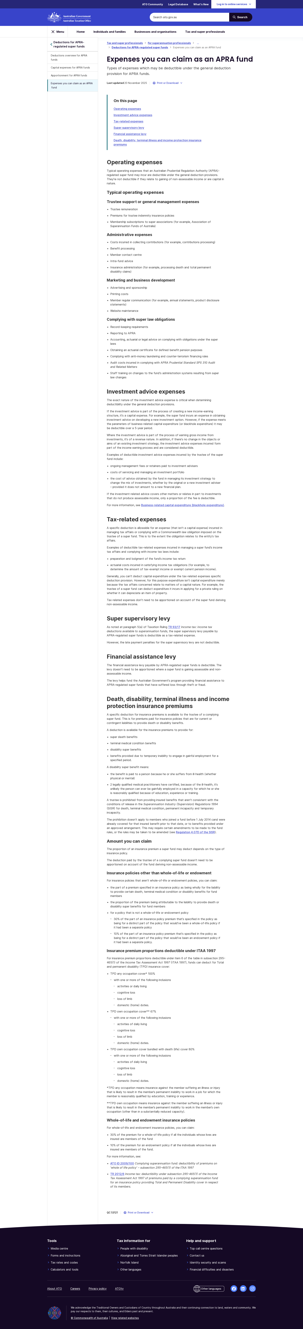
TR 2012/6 (117, 1174)
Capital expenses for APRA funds (70, 67)
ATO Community (152, 4)
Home (81, 31)
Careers (75, 1288)
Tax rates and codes (64, 1262)
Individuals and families (109, 31)
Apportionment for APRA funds (69, 75)
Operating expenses (127, 108)
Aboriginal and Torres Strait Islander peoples (149, 1255)
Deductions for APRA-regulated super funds (140, 47)
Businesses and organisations (155, 31)
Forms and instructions (65, 1255)
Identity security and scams (208, 1262)
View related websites (125, 1317)
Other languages (130, 1269)
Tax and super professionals (205, 31)
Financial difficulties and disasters (212, 1269)
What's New (201, 4)
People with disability (134, 1248)
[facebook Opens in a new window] (234, 1288)
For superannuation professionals (169, 42)
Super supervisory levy (129, 127)
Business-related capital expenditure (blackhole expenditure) (182, 505)
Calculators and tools (64, 1269)
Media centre (59, 1248)
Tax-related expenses (128, 121)
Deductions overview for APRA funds (69, 57)
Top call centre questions (206, 1248)
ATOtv (119, 1288)
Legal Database (178, 4)
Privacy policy (98, 1288)
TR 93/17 (174, 627)
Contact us (197, 1255)
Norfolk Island (129, 1262)
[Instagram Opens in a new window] (252, 1288)
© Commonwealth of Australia (89, 1317)
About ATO (54, 1288)
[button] (168, 83)
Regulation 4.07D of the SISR (195, 832)
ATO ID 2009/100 (122, 1163)
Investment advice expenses (133, 115)
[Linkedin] (243, 1288)
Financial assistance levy (130, 134)
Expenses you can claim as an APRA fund (72, 85)
